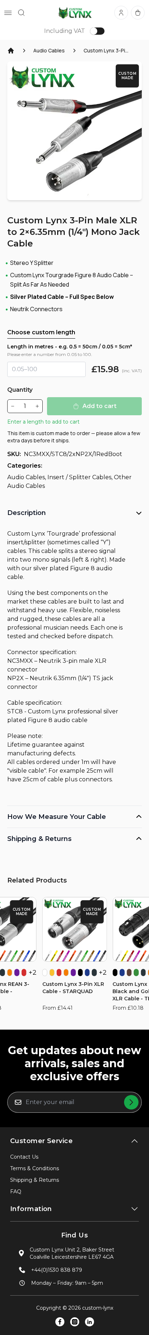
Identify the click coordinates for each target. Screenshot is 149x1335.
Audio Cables (49, 50)
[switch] (97, 31)
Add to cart (99, 406)
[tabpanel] (74, 130)
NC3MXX (20, 660)
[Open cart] (138, 13)
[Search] (21, 12)
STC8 (15, 711)
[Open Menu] (8, 13)
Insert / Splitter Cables (79, 477)
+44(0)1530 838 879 (56, 1270)
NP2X (15, 678)
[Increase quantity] (37, 406)
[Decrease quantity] (13, 406)
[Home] (10, 50)
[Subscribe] (131, 1102)
